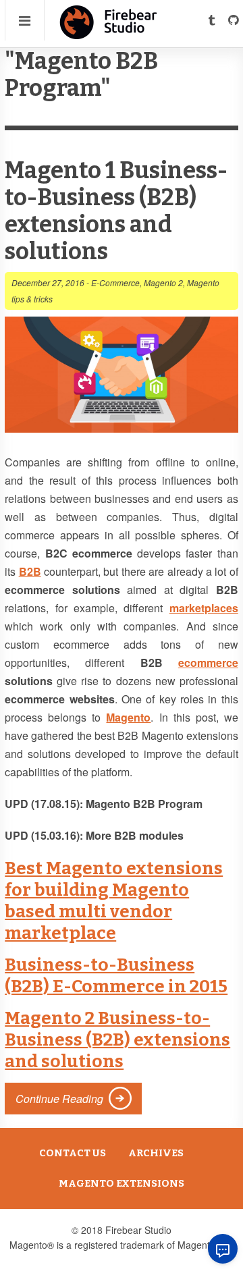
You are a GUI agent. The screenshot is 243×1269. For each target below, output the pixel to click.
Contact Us (72, 1153)
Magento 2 (163, 282)
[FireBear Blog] (108, 33)
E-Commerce (115, 282)
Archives (156, 1153)
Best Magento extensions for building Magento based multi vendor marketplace (114, 901)
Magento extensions (121, 1183)
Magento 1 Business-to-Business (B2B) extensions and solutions (116, 211)
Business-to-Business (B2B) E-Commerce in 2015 (116, 975)
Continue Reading (59, 1098)
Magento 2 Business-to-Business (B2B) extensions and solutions (117, 1040)
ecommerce (208, 662)
